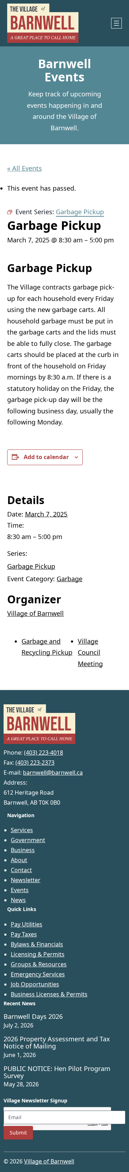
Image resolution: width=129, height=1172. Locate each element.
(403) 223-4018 (43, 752)
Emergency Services (38, 974)
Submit (18, 1132)
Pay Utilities (26, 924)
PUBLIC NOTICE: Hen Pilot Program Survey (57, 1072)
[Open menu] (116, 23)
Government (28, 840)
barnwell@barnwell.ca (53, 772)
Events (20, 890)
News (18, 900)
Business (23, 850)
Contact (21, 870)
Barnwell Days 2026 (33, 1016)
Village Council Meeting (90, 652)
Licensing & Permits (37, 954)
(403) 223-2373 (34, 762)
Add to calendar (46, 457)
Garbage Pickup (31, 566)
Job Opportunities (35, 984)
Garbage (69, 578)
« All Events (24, 168)
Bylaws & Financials (37, 944)
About (19, 860)
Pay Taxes (24, 934)
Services (22, 830)
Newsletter (25, 880)
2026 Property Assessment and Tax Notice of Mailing (57, 1043)
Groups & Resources (39, 964)
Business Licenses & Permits (49, 994)
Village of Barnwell (35, 613)
